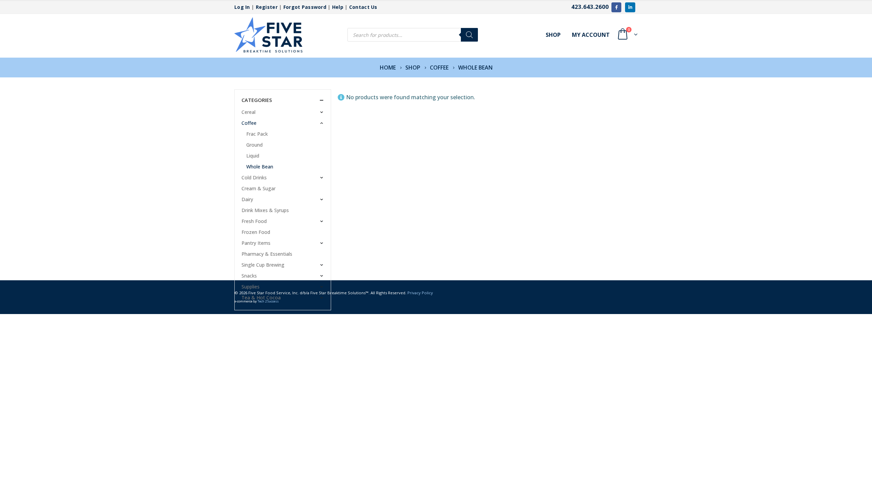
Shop (553, 35)
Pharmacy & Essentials (267, 254)
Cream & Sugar (259, 188)
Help (337, 7)
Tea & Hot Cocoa (261, 297)
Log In (242, 7)
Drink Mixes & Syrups (265, 210)
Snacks (249, 275)
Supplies (251, 286)
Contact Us (363, 7)
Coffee (249, 123)
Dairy (247, 199)
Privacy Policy (420, 292)
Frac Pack (257, 134)
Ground (254, 145)
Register (267, 7)
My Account (591, 35)
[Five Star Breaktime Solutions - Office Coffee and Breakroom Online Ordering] (268, 35)
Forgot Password (304, 7)
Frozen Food (256, 232)
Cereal (248, 112)
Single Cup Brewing (263, 265)
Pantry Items (256, 243)
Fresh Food (254, 221)
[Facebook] (616, 7)
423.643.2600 (590, 7)
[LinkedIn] (630, 7)
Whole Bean (259, 166)
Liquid (252, 155)
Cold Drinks (254, 177)
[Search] (469, 35)
